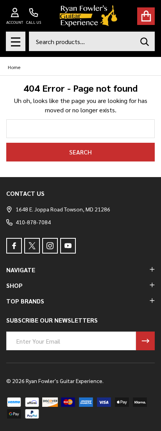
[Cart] (146, 16)
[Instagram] (50, 246)
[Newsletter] (145, 341)
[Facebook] (14, 246)
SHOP (14, 285)
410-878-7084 (33, 221)
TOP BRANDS (25, 301)
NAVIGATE (20, 270)
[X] (32, 246)
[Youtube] (68, 246)
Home (14, 67)
